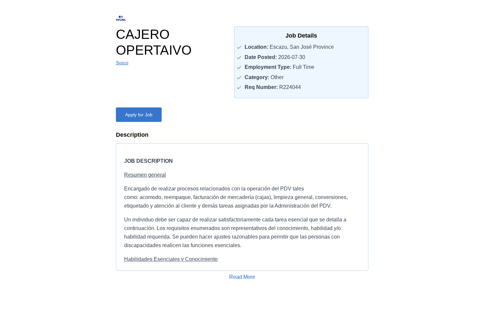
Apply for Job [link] (138, 114)
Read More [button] (242, 277)
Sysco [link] (122, 62)
